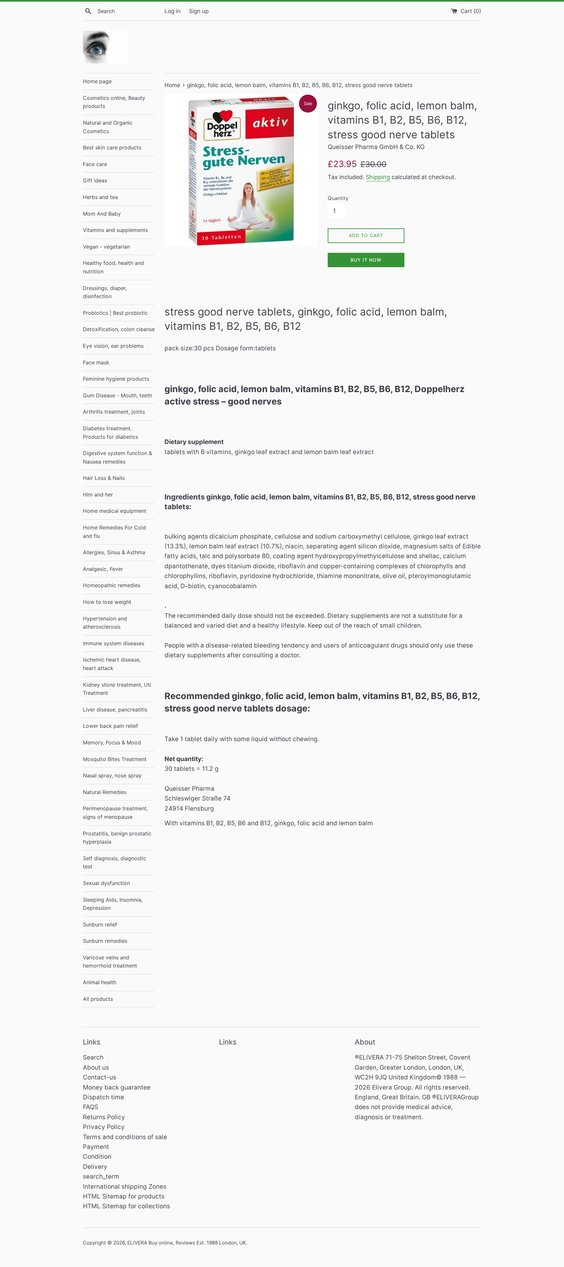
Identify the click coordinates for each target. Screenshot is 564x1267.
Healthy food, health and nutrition (113, 267)
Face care (95, 164)
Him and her (98, 494)
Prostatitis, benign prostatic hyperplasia (117, 837)
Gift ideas (95, 180)
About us (96, 1067)
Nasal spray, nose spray (112, 775)
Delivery (95, 1166)
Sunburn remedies (105, 941)
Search (93, 1057)
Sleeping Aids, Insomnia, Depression (113, 903)
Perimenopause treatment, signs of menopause (115, 812)
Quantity (338, 198)
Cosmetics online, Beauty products (114, 102)
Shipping (378, 177)
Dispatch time (103, 1097)
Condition (97, 1156)
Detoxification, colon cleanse (119, 329)
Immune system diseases (113, 643)
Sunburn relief (100, 924)
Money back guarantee (116, 1087)
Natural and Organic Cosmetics (108, 126)
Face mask (96, 362)
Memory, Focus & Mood (112, 742)
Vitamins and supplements (115, 230)
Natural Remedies (104, 792)
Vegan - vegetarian (106, 246)
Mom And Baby (102, 213)
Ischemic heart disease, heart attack (112, 663)
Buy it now (366, 260)
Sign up (199, 11)
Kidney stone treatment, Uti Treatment (117, 688)
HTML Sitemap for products (123, 1196)
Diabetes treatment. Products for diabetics (110, 432)
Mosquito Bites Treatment (115, 759)
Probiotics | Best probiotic (115, 313)
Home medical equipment (114, 511)
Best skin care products (112, 147)
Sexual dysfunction (106, 883)
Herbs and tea (100, 197)
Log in (172, 11)
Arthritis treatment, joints (114, 411)
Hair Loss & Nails (104, 478)
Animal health (99, 982)
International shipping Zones (124, 1186)
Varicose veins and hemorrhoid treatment (110, 961)
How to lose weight (107, 602)
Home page (97, 81)
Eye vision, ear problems (113, 346)
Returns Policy (104, 1117)
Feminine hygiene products (116, 378)
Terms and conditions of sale (125, 1137)
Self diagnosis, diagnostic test (114, 862)
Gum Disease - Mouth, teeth (117, 395)
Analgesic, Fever (103, 569)
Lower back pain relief (110, 726)
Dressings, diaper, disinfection (105, 292)
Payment (96, 1147)
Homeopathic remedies (111, 585)
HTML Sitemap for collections (126, 1206)
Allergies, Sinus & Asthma (114, 552)
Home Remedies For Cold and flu (114, 531)
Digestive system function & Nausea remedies (117, 457)
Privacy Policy (104, 1127)
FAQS (90, 1107)
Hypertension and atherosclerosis (105, 622)
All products (98, 999)
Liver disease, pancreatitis (115, 709)
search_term (101, 1176)
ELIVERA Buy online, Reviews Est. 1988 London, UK (186, 1243)
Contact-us (99, 1077)
